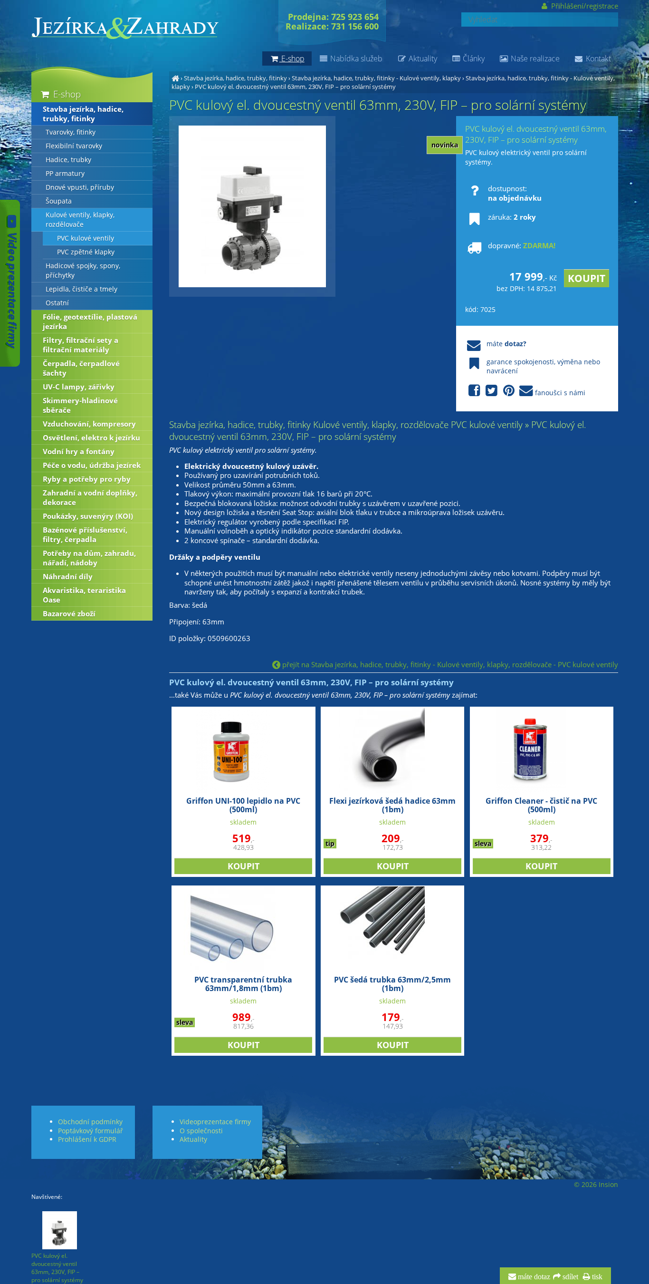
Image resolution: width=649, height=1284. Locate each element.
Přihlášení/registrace (583, 5)
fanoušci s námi (560, 392)
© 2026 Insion (596, 1184)
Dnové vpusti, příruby (80, 187)
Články (473, 58)
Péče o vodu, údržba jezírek (92, 465)
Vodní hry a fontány (79, 451)
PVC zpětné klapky (86, 252)
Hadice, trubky (68, 160)
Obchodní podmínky (90, 1121)
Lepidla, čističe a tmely (81, 289)
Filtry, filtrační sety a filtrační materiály (80, 344)
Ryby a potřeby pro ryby (87, 479)
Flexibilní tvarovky (74, 146)
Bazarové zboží (69, 613)
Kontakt (597, 58)
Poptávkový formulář (90, 1130)
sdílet (569, 1277)
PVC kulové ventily (85, 238)
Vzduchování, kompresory (89, 423)
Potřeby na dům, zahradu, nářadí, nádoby (89, 557)
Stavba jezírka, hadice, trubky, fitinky (235, 78)
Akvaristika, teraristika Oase (84, 594)
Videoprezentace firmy (215, 1121)
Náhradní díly (68, 576)
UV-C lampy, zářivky (79, 386)
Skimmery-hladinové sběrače (80, 405)
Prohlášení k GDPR (87, 1139)
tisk (596, 1277)
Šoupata (59, 201)
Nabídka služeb (355, 58)
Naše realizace (534, 58)
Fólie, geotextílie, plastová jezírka (90, 321)
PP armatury (65, 173)
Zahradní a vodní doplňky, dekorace (90, 497)
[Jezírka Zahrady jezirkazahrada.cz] (175, 78)
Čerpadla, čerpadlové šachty (81, 368)
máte (506, 343)
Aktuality (422, 58)
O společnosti (201, 1130)
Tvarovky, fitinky (70, 132)
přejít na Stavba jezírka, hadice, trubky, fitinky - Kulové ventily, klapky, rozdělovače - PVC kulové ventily (449, 664)
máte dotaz (533, 1277)
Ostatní (57, 303)
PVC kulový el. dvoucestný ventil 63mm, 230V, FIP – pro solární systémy (295, 86)
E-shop (66, 94)
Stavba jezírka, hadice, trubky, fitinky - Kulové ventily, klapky (376, 78)
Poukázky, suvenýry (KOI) (88, 516)
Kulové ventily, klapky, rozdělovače (80, 220)
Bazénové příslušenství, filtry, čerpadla (85, 534)
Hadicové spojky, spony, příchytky (83, 271)
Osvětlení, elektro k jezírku (91, 437)
